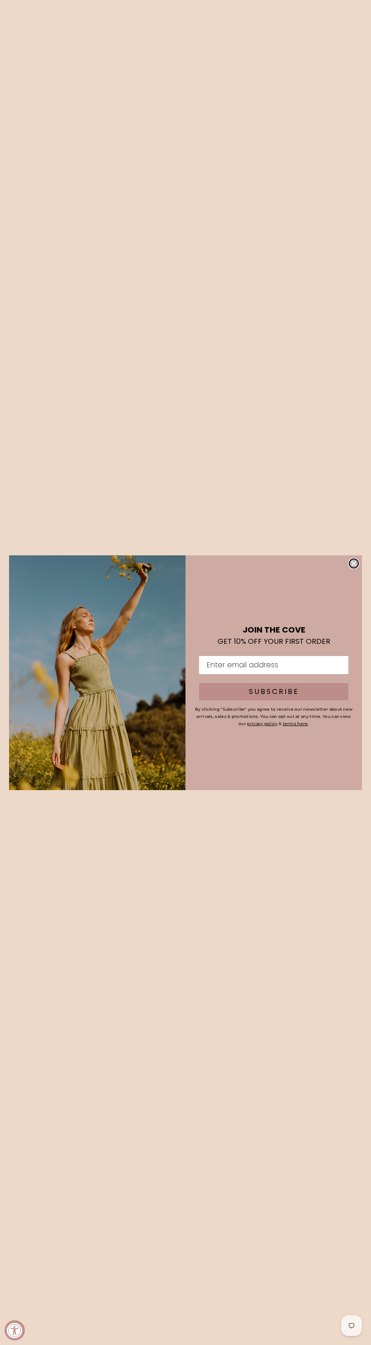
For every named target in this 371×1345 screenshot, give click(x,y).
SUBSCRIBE (274, 691)
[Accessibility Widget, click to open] (15, 1330)
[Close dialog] (353, 563)
